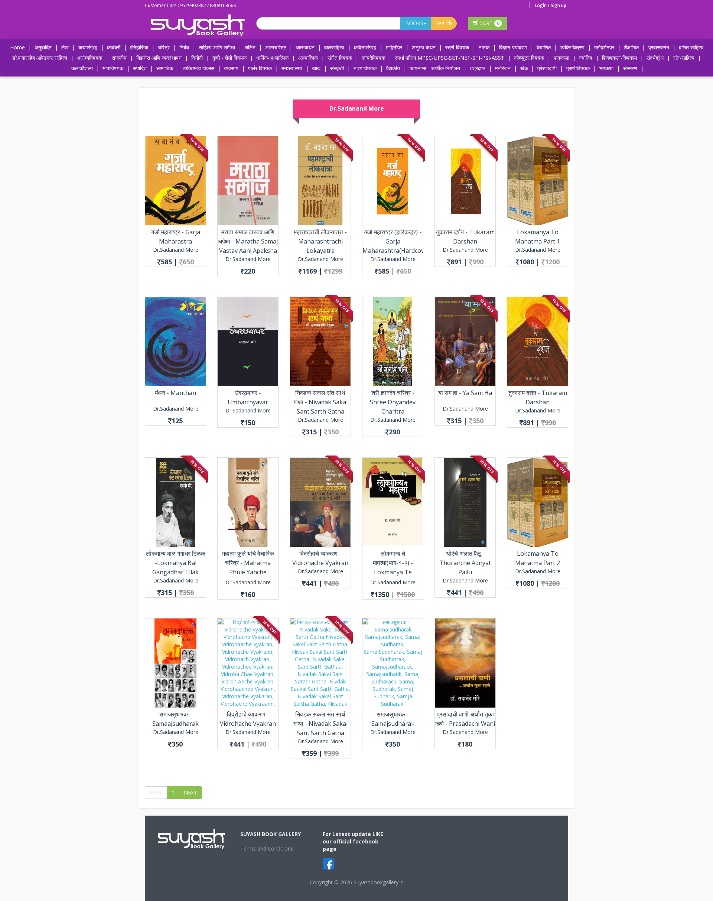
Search (444, 23)
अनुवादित (43, 47)
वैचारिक (544, 47)
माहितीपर (394, 47)
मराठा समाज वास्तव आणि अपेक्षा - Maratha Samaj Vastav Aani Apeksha (248, 241)
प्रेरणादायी (547, 68)
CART (488, 23)
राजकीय (119, 57)
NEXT (190, 792)
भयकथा (606, 68)
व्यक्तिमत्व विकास (198, 68)
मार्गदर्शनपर (604, 47)
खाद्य (316, 68)
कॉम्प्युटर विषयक (529, 57)
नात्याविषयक (365, 68)
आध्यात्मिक (308, 57)
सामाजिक (164, 68)
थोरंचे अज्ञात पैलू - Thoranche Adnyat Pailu (465, 562)
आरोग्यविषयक (89, 57)
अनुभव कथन (424, 47)
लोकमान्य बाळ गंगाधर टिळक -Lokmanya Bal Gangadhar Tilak (175, 562)
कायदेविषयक (373, 57)
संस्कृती (337, 68)
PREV (156, 792)
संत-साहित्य (684, 57)
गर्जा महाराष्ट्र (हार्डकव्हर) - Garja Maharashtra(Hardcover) (397, 241)
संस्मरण (630, 68)
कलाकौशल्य (82, 68)
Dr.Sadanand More (175, 249)
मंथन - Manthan (175, 393)
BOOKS (414, 23)
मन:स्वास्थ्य (291, 68)
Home (17, 47)
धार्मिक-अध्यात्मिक (272, 57)
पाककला (561, 57)
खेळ (524, 68)
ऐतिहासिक (139, 47)
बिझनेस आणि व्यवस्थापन (159, 57)
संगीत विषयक (340, 57)
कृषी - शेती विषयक (229, 57)
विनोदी (197, 57)
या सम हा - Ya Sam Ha (465, 393)
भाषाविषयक (112, 68)
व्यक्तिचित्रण (572, 47)
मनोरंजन (503, 68)
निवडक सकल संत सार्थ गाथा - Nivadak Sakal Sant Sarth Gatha (320, 402)
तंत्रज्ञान (477, 68)
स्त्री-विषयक (457, 47)
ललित (250, 47)
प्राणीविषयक (578, 68)
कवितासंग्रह (365, 47)
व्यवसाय (231, 68)
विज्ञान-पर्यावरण (513, 47)
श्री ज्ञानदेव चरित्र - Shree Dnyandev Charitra (393, 402)
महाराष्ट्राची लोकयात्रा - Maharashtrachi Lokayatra (320, 241)
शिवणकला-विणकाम (620, 57)
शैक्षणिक (631, 47)
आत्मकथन (305, 47)
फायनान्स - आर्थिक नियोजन (435, 68)
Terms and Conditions (266, 848)
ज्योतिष (585, 57)
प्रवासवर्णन (658, 47)
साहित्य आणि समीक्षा (217, 47)
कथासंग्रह (87, 47)
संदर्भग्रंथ (655, 57)
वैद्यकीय (393, 68)
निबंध (184, 47)
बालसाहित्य (334, 47)
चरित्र (164, 47)
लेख (65, 47)
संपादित (140, 68)
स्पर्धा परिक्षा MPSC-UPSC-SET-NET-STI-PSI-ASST (449, 57)
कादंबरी (113, 47)
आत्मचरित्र (275, 47)
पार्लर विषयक (260, 68)
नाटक (484, 47)
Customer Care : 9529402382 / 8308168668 (190, 5)
